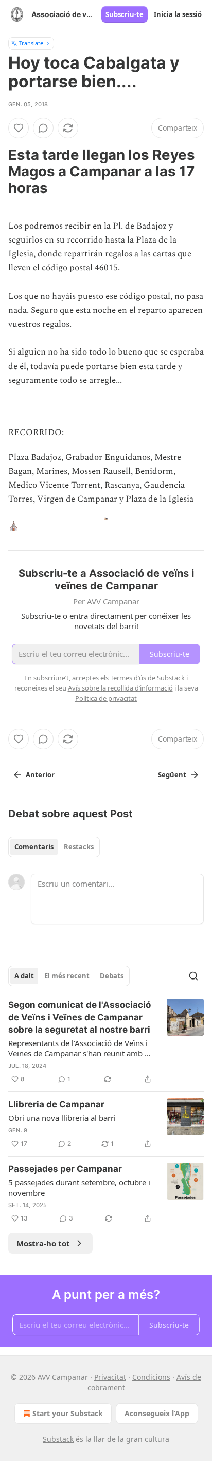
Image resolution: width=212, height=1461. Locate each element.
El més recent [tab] (67, 976)
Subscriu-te (124, 14)
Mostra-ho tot (43, 1243)
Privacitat (110, 1377)
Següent (172, 774)
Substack (58, 1439)
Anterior (40, 774)
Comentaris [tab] (34, 847)
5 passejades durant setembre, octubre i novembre (79, 1187)
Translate (31, 43)
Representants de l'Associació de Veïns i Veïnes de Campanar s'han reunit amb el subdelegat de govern (79, 1048)
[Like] (18, 128)
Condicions (151, 1377)
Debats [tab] (111, 976)
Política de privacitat (106, 698)
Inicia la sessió (178, 14)
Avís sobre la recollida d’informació (120, 688)
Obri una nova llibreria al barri (62, 1118)
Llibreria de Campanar (56, 1104)
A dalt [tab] (24, 976)
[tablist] (54, 847)
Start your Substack (67, 1413)
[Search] (193, 976)
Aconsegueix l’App (157, 1413)
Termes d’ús (128, 677)
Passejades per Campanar (65, 1169)
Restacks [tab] (79, 847)
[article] (106, 1042)
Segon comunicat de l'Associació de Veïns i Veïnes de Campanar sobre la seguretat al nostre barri (79, 1017)
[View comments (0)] (43, 128)
